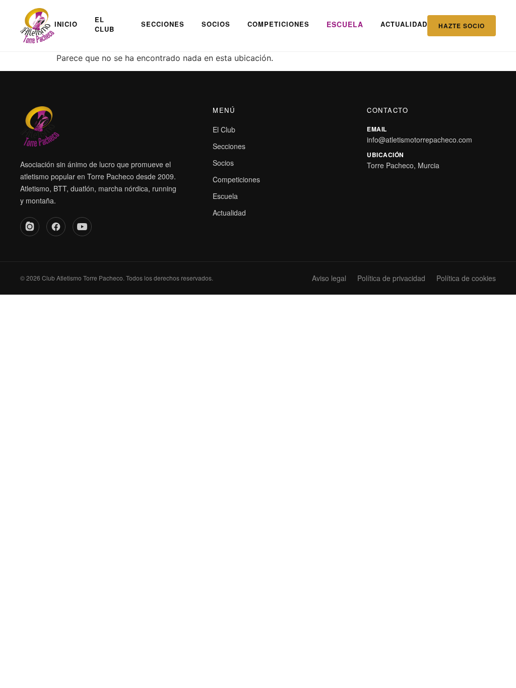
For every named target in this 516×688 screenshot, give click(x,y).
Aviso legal (329, 278)
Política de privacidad (391, 278)
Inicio (66, 24)
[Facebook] (56, 226)
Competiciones (278, 24)
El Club (104, 24)
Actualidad (403, 24)
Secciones (162, 24)
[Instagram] (29, 226)
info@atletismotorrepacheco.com (419, 139)
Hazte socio (461, 25)
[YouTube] (82, 226)
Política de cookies (466, 278)
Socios (216, 24)
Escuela (345, 24)
